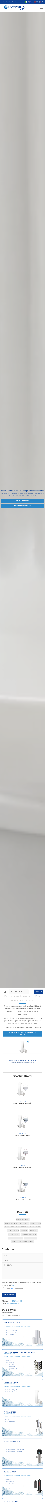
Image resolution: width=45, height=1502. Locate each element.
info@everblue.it (13, 1304)
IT (28, 2)
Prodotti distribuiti (15, 1238)
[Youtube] (9, 2)
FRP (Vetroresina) (9, 1362)
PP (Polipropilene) (10, 1366)
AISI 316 (7, 1419)
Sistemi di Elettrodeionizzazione (22, 1241)
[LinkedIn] (13, 2)
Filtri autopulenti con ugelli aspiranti (15, 1449)
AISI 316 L (7, 1360)
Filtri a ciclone (35, 1227)
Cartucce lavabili (9, 1334)
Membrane (24, 1230)
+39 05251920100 (15, 1301)
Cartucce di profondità (11, 1330)
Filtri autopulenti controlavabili (13, 1451)
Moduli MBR (33, 1230)
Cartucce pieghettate (10, 1332)
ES (37, 2)
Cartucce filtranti (22, 1219)
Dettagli (22, 1096)
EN (32, 2)
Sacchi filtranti (35, 1223)
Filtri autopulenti (22, 1227)
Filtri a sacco (9, 1227)
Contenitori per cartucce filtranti (16, 1223)
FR (42, 2)
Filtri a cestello (13, 1230)
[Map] (16, 2)
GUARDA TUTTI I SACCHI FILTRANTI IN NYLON (22, 1033)
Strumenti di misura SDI (29, 1234)
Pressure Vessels (30, 1238)
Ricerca (39, 991)
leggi (13, 1285)
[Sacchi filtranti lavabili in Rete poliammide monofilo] (22, 1047)
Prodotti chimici (13, 1234)
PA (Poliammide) (9, 1364)
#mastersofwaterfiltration (22, 1061)
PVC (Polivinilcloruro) (11, 1368)
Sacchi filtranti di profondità (12, 1389)
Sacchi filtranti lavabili (11, 1391)
